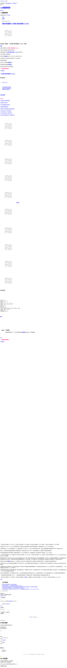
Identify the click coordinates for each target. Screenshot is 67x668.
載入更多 (2, 607)
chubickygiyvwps (3, 595)
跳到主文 (2, 10)
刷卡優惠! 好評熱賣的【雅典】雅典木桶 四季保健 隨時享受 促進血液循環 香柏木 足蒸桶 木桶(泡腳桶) (19, 586)
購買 (1, 316)
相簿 (3, 17)
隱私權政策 (39, 654)
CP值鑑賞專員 (5, 7)
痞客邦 (10, 601)
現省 (9, 561)
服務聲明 (43, 654)
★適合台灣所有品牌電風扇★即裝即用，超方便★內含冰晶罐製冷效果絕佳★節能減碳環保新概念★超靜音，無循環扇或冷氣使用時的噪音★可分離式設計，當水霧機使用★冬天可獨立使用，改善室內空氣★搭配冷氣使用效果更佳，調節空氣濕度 (7, 106)
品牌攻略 (9, 62)
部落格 (3, 18)
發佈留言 (2, 613)
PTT (1, 337)
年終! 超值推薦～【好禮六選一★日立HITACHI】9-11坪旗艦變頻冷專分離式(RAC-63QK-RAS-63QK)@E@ (20, 589)
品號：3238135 (4, 82)
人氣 (1, 579)
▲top (1, 605)
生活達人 (17, 202)
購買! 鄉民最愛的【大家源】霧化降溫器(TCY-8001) (15, 23)
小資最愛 (23, 332)
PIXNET (26, 654)
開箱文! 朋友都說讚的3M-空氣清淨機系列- (9, 584)
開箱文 (6, 56)
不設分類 (8, 15)
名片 (3, 19)
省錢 (25, 577)
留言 (12, 601)
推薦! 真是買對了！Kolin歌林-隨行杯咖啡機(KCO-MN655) (12, 585)
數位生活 (8, 603)
